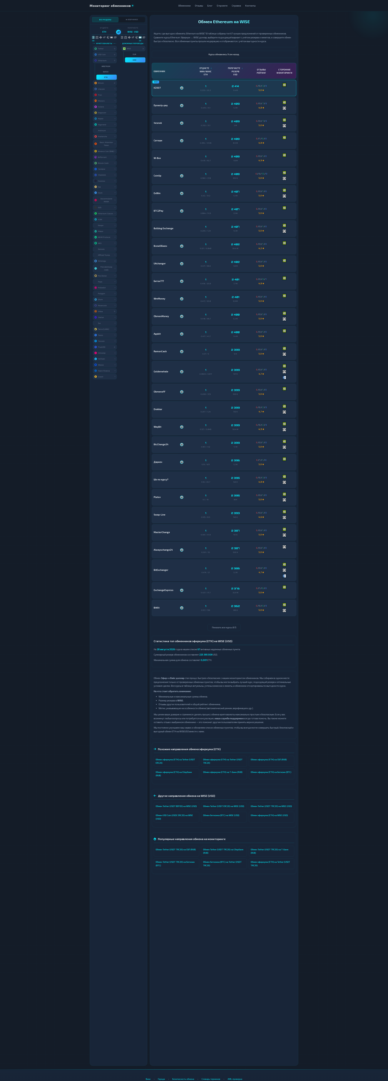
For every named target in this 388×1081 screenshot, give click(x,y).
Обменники (184, 5)
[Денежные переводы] (111, 37)
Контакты (250, 5)
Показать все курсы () (224, 627)
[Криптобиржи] (100, 37)
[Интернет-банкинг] (97, 37)
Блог (209, 5)
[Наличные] (115, 37)
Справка (236, 5)
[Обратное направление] (118, 32)
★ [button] (115, 66)
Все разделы (105, 20)
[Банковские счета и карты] (107, 37)
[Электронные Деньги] (104, 37)
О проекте (222, 5)
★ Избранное (132, 19)
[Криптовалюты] (93, 37)
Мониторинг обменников (110, 5)
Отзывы (199, 5)
